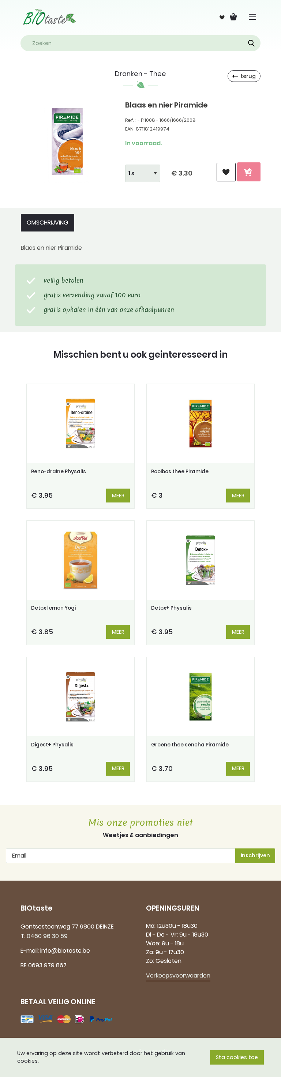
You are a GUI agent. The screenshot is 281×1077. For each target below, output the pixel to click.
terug (248, 76)
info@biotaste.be (65, 950)
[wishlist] (226, 172)
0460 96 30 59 (47, 936)
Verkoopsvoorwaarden (178, 975)
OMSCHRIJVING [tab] (47, 222)
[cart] (249, 171)
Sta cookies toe (237, 1057)
